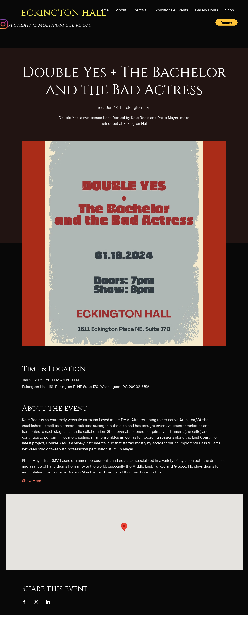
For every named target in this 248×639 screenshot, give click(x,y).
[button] (171, 10)
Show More (31, 481)
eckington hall (63, 12)
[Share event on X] (36, 602)
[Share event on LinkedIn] (48, 602)
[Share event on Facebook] (24, 602)
